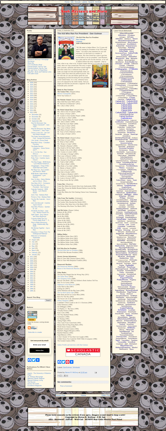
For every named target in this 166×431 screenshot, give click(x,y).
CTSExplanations (126, 81)
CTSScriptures (126, 92)
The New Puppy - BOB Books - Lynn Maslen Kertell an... (41, 163)
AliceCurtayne (133, 42)
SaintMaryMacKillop (132, 301)
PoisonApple (130, 272)
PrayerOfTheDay (126, 278)
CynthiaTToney (131, 127)
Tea (132, 331)
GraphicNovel (126, 187)
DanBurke (122, 129)
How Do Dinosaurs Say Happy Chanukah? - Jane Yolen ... (40, 124)
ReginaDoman (119, 290)
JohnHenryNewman (122, 208)
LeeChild (121, 224)
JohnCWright (130, 207)
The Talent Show (62, 276)
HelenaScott (121, 193)
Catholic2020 (132, 103)
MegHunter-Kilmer (132, 246)
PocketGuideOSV (130, 270)
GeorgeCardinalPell (126, 182)
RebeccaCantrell (123, 287)
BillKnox (120, 60)
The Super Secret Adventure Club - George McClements (41, 137)
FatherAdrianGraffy (130, 153)
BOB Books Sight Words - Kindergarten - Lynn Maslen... (39, 175)
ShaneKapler (132, 312)
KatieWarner (121, 221)
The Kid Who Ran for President (67, 250)
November (35, 117)
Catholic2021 (126, 105)
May (33, 246)
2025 (32, 85)
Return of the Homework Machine (68, 268)
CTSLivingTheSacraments (126, 87)
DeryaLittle (118, 134)
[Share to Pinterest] (67, 376)
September (35, 121)
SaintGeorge (122, 299)
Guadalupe (119, 191)
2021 (32, 93)
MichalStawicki (133, 251)
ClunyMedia (123, 125)
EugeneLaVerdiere (131, 152)
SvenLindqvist (132, 326)
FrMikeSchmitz (126, 171)
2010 (32, 259)
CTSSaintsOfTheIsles (126, 90)
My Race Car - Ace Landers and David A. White (40, 170)
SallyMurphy (120, 304)
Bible (127, 58)
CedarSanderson (123, 120)
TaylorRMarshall (124, 331)
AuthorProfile (133, 53)
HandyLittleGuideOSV (131, 191)
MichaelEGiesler (133, 249)
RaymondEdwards (126, 283)
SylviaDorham (122, 328)
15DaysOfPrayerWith (126, 33)
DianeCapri (134, 134)
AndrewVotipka (122, 47)
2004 (32, 271)
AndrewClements (131, 46)
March (34, 250)
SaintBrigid (133, 296)
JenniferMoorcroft (122, 203)
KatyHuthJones (131, 221)
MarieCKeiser (132, 237)
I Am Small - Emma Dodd (39, 140)
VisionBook (131, 342)
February (35, 252)
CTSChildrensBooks (126, 71)
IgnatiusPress (131, 193)
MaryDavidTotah (131, 240)
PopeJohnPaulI (121, 274)
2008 (32, 263)
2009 (32, 261)
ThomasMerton (132, 338)
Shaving (127, 313)
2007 (32, 265)
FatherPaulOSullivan (126, 159)
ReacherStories (126, 285)
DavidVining (121, 132)
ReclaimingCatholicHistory (126, 288)
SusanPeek (130, 324)
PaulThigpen (127, 263)
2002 (32, 276)
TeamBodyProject (126, 333)
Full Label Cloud (33, 73)
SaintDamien (120, 297)
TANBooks (131, 328)
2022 (32, 91)
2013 (32, 110)
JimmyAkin (122, 205)
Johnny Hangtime (63, 300)
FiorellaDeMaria (132, 166)
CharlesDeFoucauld (131, 122)
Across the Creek (33, 384)
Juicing (121, 215)
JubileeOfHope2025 (131, 214)
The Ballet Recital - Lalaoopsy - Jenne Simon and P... (40, 148)
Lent (127, 224)
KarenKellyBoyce (131, 217)
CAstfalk (127, 63)
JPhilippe (122, 198)
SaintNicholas (121, 302)
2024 (32, 87)
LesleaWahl (121, 226)
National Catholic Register (36, 378)
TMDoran (121, 329)
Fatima (118, 162)
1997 (32, 286)
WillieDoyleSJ (123, 349)
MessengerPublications (126, 248)
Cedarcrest (133, 120)
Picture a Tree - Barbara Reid (40, 197)
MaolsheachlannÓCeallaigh (126, 235)
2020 (32, 95)
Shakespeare (121, 312)
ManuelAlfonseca (131, 233)
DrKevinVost (134, 139)
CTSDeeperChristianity (126, 78)
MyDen (135, 255)
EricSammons (123, 150)
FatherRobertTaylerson (122, 160)
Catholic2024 (126, 111)
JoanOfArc (130, 205)
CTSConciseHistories (126, 76)
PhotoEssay (131, 267)
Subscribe (39, 350)
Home (67, 2)
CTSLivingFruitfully (132, 85)
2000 (32, 280)
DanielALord (121, 131)
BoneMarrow (120, 62)
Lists (119, 228)
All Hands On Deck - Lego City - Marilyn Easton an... (40, 211)
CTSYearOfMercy (131, 96)
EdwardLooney (132, 145)
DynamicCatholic (126, 143)
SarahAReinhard (126, 306)
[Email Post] (95, 372)
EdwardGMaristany (121, 145)
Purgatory (133, 280)
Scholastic (76, 367)
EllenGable (121, 146)
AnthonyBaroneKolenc (126, 49)
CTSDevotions (126, 80)
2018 (32, 99)
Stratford (122, 324)
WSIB (126, 344)
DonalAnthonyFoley (121, 139)
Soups (123, 315)
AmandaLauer (121, 44)
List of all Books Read (35, 65)
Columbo (131, 125)
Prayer (121, 276)
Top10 (118, 340)
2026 (32, 82)
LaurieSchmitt (133, 222)
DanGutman (67, 367)
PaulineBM (130, 265)
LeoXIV (133, 224)
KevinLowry (119, 223)
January (34, 254)
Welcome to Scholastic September (38, 236)
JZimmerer (130, 198)
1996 (32, 289)
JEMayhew (122, 196)
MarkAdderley (131, 239)
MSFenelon (121, 231)
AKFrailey (130, 37)
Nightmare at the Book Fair (66, 284)
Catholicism (126, 118)
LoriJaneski (133, 228)
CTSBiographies (121, 69)
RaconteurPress (126, 281)
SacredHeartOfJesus (122, 296)
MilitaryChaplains (121, 253)
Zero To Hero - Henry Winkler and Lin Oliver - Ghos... (40, 180)
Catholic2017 (120, 101)
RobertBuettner (121, 292)
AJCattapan (131, 35)
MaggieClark (120, 233)
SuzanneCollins (121, 326)
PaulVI (134, 263)
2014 (32, 108)
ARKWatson (127, 39)
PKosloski (119, 263)
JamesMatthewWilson (122, 200)
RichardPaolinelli (132, 290)
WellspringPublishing (123, 347)
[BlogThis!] (61, 376)
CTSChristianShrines (126, 73)
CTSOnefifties (133, 89)
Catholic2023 (126, 109)
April (33, 248)
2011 (32, 257)
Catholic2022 (126, 107)
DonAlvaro (135, 138)
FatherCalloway (122, 155)
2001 (32, 278)
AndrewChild (120, 46)
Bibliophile (134, 58)
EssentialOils (121, 152)
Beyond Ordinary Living (35, 380)
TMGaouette (130, 330)
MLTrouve (135, 230)
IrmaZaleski (119, 194)
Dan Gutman (80, 39)
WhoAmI (135, 347)
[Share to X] (63, 376)
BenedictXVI (120, 58)
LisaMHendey (131, 226)
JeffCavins (133, 201)
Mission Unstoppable (64, 94)
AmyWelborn (131, 44)
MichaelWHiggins (120, 251)
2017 (32, 102)
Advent (135, 39)
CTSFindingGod (132, 83)
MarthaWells (121, 240)
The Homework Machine (65, 266)
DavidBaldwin (131, 131)
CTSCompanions (126, 74)
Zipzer (132, 349)
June (33, 244)
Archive (98, 2)
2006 (32, 267)
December (35, 114)
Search (91, 2)
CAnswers (118, 63)
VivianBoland (119, 344)
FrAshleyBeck (130, 168)
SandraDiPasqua (130, 304)
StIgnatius (132, 317)
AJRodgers (122, 37)
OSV (131, 258)
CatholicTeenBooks (126, 116)
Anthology (131, 47)
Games (129, 180)
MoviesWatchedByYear (123, 255)
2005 (32, 269)
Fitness (122, 168)
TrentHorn (134, 340)
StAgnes (129, 315)
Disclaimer (31, 61)
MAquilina (118, 230)
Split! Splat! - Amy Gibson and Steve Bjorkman (39, 215)
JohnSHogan (122, 210)
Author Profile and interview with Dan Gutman (72, 345)
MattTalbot (132, 244)
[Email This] (58, 376)
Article (131, 51)
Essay (131, 150)
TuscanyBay (122, 342)
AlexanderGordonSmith (126, 40)
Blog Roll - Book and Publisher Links (39, 72)
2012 (32, 112)
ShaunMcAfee (119, 313)
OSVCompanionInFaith (122, 260)
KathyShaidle (132, 219)
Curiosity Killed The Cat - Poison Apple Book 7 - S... (40, 219)
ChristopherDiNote (121, 123)
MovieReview (133, 253)
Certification (119, 122)
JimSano (133, 203)
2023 (32, 89)
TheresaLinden (121, 337)
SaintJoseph (131, 299)
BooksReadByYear (131, 62)
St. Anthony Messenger (35, 377)
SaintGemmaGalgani (131, 297)
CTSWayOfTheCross (126, 94)
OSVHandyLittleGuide (124, 261)
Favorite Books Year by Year (37, 66)
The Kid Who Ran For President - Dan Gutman (40, 186)
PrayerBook (130, 276)
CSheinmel (130, 65)
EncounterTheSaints (126, 148)
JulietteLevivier (129, 215)
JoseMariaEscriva (130, 212)
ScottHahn (131, 310)
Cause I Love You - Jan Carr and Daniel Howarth (40, 133)
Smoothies (134, 313)
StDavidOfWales (123, 317)
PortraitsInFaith (131, 274)
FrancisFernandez (126, 175)
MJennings (127, 230)
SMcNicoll (129, 294)
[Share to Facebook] (65, 376)
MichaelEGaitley (120, 249)
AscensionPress (121, 53)
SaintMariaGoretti (120, 301)
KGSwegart (120, 217)
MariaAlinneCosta (121, 237)
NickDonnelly (130, 256)
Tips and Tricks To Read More (37, 70)
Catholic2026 (132, 112)
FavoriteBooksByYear (129, 162)
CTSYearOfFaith (120, 95)
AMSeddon (119, 39)
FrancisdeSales (126, 177)
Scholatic (79, 41)
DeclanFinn (131, 132)
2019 (32, 97)
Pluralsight (120, 270)
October (34, 119)
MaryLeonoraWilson (122, 244)
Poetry (121, 272)
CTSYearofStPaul (122, 97)
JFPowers (131, 196)
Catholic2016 (130, 99)
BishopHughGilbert (130, 60)
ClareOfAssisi (132, 124)
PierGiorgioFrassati (122, 269)
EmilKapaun (130, 146)
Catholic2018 (132, 101)
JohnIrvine (133, 208)
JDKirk (135, 194)
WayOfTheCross (126, 346)
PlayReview (133, 269)
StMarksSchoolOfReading (126, 319)
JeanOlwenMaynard (122, 201)
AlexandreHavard (120, 42)
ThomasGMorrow (121, 338)
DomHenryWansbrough (122, 138)
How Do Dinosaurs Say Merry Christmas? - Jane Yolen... (40, 129)
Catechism (121, 99)
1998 (32, 284)
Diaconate (126, 134)
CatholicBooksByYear (126, 114)
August (34, 240)
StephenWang (121, 322)
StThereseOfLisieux (130, 321)
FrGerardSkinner (121, 169)
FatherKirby (131, 155)
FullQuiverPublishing (126, 178)
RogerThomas (132, 292)
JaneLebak (133, 200)
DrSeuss (122, 141)
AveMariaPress (126, 55)
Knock (126, 223)
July (33, 242)
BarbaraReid (133, 56)
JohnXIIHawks (131, 210)
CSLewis (122, 65)
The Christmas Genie (64, 278)
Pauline (121, 265)
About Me (31, 63)
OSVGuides (133, 260)
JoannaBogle (122, 207)
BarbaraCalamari (121, 56)
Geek (135, 180)
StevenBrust (132, 322)
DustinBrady (130, 141)
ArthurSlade (123, 51)
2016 (32, 104)
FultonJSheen (120, 180)
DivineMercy (126, 136)
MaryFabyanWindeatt (126, 242)
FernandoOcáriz (120, 166)
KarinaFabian (121, 219)
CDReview (134, 63)
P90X (133, 262)
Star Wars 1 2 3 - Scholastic (40, 156)
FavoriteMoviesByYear (126, 164)
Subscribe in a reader (35, 332)
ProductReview (122, 280)
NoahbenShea (124, 258)
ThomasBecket (133, 336)
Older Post (105, 395)
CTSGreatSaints (120, 85)
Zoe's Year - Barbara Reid (39, 195)
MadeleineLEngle (130, 231)
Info (72, 2)
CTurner (132, 97)
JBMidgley (127, 194)
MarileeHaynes (121, 239)
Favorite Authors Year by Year (37, 68)
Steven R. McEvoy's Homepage (38, 59)
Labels (84, 2)
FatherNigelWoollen (126, 157)
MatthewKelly (120, 246)
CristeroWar (121, 127)
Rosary (122, 294)
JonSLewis (119, 212)
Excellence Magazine (35, 385)
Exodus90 (120, 153)
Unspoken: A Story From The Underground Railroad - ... (40, 233)
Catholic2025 (121, 112)
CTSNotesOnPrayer (121, 89)
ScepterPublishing (126, 308)
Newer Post (60, 395)
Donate (78, 2)
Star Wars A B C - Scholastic (40, 183)
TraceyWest (125, 340)
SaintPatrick (131, 303)
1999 (32, 282)
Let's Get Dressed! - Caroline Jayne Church (40, 204)
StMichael (119, 321)
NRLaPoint (121, 256)
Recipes (132, 287)
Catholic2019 (120, 103)
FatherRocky (133, 160)
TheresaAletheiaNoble (126, 335)
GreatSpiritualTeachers (126, 189)
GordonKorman (130, 185)
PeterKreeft (121, 267)
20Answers (122, 35)
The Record (31, 382)
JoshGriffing (119, 214)
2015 (32, 106)
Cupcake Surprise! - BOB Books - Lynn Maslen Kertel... (39, 191)
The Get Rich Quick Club (65, 292)
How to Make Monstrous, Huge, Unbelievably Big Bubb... (39, 224)
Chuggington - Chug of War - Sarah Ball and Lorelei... (40, 166)
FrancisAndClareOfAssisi (126, 173)
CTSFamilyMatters (121, 83)
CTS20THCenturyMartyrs (126, 67)
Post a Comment (66, 386)
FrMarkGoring (131, 170)
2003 (32, 274)
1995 (32, 291)
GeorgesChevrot (120, 183)
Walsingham (133, 344)
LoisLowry (125, 228)
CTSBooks (133, 69)
